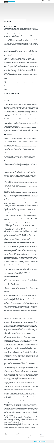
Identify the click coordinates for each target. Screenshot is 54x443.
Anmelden (46, 2)
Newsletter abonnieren (44, 0)
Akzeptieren (35, 441)
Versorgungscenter (42, 2)
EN (49, 0)
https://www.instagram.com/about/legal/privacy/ (21, 333)
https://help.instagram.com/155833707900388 (10, 333)
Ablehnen (39, 441)
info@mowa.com (7, 100)
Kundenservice (29, 433)
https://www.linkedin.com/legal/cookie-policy (30, 356)
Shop (28, 434)
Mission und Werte (18, 433)
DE (48, 0)
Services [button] (49, 2)
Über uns (17, 434)
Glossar (29, 436)
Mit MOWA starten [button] (37, 2)
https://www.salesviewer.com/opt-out (9, 424)
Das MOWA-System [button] (31, 2)
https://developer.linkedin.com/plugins (16, 344)
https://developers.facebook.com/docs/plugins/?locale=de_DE (12, 298)
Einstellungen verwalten (43, 441)
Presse (29, 437)
